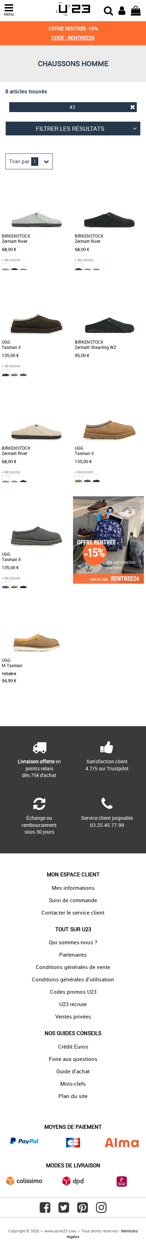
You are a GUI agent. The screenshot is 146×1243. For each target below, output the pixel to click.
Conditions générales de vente (73, 966)
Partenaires (73, 954)
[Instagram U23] (101, 1210)
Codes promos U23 (73, 991)
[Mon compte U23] (121, 10)
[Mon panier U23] (136, 10)
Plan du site (73, 1095)
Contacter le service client (73, 912)
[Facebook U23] (45, 1210)
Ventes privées (73, 1016)
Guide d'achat (73, 1071)
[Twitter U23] (64, 1210)
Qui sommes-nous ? (73, 942)
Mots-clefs (73, 1083)
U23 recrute (73, 1004)
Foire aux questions (73, 1058)
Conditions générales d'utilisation (73, 979)
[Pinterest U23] (82, 1210)
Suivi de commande (73, 900)
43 (72, 107)
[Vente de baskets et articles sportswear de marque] (73, 9)
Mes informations (73, 887)
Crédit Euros (73, 1046)
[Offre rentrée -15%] (108, 582)
